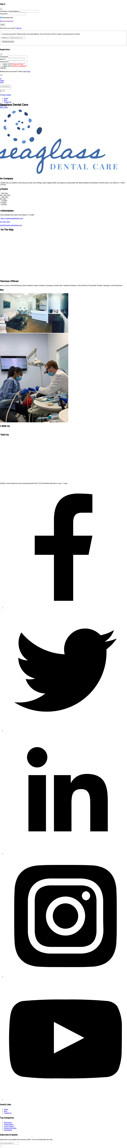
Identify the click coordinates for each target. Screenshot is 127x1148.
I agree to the (13, 64)
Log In (2, 24)
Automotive (8, 1122)
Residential (8, 1130)
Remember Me (7, 18)
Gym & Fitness (9, 1126)
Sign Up (18, 28)
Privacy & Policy (17, 64)
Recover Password (6, 21)
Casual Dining (8, 1124)
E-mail (4, 38)
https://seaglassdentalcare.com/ (12, 218)
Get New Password (7, 41)
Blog (5, 100)
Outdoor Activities (10, 1128)
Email (2, 59)
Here (28, 71)
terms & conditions (19, 66)
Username (4, 57)
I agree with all (14, 66)
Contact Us (8, 102)
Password (3, 14)
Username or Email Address (9, 11)
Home (6, 98)
